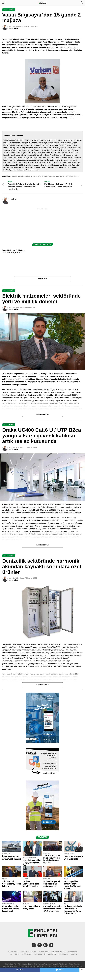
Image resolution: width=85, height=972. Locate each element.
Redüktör (52, 954)
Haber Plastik (40, 954)
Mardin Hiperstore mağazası (30, 176)
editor (16, 28)
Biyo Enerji (26, 954)
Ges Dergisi (63, 954)
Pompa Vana (44, 952)
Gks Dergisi (14, 954)
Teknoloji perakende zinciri (54, 176)
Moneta (74, 954)
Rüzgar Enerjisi (58, 952)
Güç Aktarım (13, 952)
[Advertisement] (42, 225)
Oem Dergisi (72, 952)
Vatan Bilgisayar (73, 176)
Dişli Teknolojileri (28, 952)
